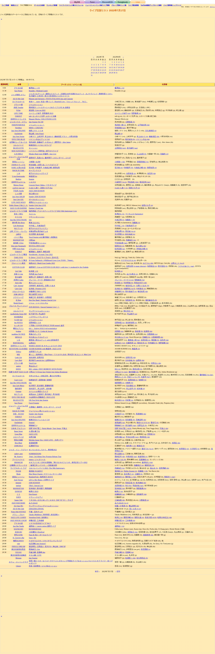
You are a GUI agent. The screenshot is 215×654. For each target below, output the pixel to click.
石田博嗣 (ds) (164, 468)
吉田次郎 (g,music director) (136, 266)
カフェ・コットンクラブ (18, 562)
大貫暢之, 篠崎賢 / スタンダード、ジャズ (45, 407)
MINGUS (18, 337)
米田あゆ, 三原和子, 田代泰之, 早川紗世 (44, 394)
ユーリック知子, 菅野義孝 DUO (41, 113)
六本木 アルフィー (18, 428)
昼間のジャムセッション (38, 202)
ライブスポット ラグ (18, 468)
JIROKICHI (18, 462)
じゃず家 (18, 194)
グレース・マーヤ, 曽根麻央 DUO (42, 280)
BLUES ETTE (18, 148)
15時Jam (32, 240)
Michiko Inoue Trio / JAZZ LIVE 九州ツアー (46, 440)
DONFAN (18, 491)
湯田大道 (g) (139, 517)
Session (31, 179)
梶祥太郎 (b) (137, 369)
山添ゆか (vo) (120, 343)
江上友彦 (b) (141, 154)
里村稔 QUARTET (36, 471)
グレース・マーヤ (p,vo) (124, 280)
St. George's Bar (18, 538)
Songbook (123, 2)
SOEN (18, 497)
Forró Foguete (34, 403)
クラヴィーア (18, 297)
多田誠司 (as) (120, 423)
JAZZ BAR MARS (18, 503)
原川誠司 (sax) (132, 148)
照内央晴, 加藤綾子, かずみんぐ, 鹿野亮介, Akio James (50, 142)
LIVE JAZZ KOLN (18, 202)
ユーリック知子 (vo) (122, 113)
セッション (33, 148)
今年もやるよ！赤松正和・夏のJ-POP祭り (45, 376)
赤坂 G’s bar (18, 274)
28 (101, 73)
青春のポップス (35, 334)
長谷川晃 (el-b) (150, 517)
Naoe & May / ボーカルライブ (40, 535)
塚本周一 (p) (131, 446)
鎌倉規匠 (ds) (154, 136)
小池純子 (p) (119, 414)
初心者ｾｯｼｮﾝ (33, 194)
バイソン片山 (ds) (143, 139)
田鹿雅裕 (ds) (141, 414)
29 (103, 73)
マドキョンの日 (35, 417)
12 (96, 67)
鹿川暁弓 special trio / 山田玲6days (42, 360)
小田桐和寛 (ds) (157, 337)
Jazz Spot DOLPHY (18, 131)
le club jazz (18, 320)
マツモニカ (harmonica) (134, 214)
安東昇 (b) (142, 380)
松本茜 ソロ (33, 271)
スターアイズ (18, 437)
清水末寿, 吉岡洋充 (36, 357)
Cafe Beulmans (18, 226)
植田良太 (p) (119, 246)
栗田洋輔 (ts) (128, 517)
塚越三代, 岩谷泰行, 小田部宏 (40, 297)
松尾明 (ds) (148, 331)
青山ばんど (33, 366)
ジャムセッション (36, 105)
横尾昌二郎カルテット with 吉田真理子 (44, 340)
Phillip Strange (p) (130, 471)
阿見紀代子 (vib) (140, 283)
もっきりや (18, 325)
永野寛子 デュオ (35, 352)
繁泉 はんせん (34, 223)
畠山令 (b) (154, 468)
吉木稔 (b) (119, 289)
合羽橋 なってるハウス (18, 142)
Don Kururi (33, 494)
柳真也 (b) (141, 446)
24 (92, 73)
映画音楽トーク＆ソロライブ (40, 145)
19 (96, 70)
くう (18, 494)
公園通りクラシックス (18, 465)
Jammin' (18, 483)
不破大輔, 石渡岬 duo (37, 552)
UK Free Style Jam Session (38, 400)
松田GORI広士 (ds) (164, 517)
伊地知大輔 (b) (142, 249)
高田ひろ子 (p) (134, 188)
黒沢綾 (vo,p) (130, 231)
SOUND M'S (18, 529)
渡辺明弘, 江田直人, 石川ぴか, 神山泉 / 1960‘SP (47, 546)
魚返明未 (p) (142, 457)
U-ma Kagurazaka (18, 176)
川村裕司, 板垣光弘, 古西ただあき (42, 286)
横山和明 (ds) (134, 506)
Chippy (18, 566)
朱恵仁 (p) (119, 517)
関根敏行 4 (33, 425)
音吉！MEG (18, 214)
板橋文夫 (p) (119, 420)
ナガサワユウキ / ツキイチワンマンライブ (45, 541)
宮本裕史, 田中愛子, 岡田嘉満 (40, 488)
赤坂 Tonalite (18, 107)
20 (98, 70)
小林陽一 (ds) (120, 162)
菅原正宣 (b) (130, 483)
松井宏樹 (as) (120, 249)
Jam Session (33, 558)
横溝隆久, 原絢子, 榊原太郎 (39, 252)
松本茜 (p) (119, 271)
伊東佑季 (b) (119, 231)
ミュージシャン (97, 5)
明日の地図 (18, 440)
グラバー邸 (18, 105)
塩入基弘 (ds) (141, 246)
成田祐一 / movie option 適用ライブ (42, 526)
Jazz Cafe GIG (18, 199)
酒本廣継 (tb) (134, 372)
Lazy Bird (18, 360)
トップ (172, 5)
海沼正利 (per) (144, 182)
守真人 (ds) (164, 428)
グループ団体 (118, 5)
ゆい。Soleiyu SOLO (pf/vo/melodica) (43, 328)
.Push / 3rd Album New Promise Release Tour (45, 457)
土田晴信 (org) (120, 148)
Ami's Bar (18, 283)
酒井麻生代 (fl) (151, 300)
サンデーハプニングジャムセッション (43, 506)
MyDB (77, 2)
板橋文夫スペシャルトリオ (39, 420)
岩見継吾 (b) (130, 420)
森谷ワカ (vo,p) (147, 449)
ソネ (18, 173)
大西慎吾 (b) (130, 122)
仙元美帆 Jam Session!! (37, 544)
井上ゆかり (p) (142, 136)
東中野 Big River (18, 223)
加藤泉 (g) (136, 223)
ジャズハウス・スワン (18, 122)
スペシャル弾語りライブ (38, 391)
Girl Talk (18, 271)
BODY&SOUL (18, 343)
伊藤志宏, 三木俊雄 (36, 520)
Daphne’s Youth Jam (36, 208)
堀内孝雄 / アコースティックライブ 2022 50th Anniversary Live (53, 211)
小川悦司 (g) (194, 449)
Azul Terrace (18, 480)
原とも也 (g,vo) (135, 509)
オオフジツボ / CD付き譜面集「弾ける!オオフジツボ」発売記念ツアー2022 (58, 462)
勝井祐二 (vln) (130, 477)
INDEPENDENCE (18, 125)
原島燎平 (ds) (141, 494)
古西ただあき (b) (142, 286)
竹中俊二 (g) (119, 226)
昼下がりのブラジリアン (38, 228)
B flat (18, 110)
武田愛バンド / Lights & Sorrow (41, 331)
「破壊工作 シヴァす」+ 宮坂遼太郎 (43, 465)
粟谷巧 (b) (155, 423)
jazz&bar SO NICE (18, 334)
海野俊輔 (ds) (163, 343)
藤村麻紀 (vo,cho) (206, 375)
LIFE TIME (18, 113)
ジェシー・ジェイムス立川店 (18, 158)
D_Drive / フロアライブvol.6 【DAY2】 (44, 257)
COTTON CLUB (18, 267)
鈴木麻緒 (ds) (141, 483)
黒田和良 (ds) (145, 437)
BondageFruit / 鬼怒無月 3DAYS (41, 477)
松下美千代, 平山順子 (37, 314)
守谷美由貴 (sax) (121, 243)
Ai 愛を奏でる (34, 431)
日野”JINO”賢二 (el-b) (123, 428)
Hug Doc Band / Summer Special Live (42, 300)
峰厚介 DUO (33, 491)
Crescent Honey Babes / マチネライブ (42, 185)
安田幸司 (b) (130, 300)
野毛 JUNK (18, 535)
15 (103, 67)
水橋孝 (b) (129, 383)
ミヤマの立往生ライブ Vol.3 (40, 523)
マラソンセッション (37, 217)
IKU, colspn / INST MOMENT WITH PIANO (45, 369)
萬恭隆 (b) (155, 340)
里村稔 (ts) (119, 471)
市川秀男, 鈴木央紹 (36, 234)
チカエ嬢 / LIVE (35, 555)
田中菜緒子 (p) (131, 291)
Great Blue (18, 434)
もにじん (32, 214)
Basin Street (18, 431)
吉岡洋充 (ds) (131, 357)
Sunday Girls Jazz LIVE (37, 205)
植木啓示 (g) (119, 400)
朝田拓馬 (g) (152, 168)
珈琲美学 (18, 389)
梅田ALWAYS (18, 541)
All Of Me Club (18, 99)
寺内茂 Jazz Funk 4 (36, 274)
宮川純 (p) (119, 168)
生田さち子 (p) (147, 205)
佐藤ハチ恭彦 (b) (121, 506)
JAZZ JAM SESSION (37, 191)
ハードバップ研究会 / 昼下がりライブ (43, 151)
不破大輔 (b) (119, 552)
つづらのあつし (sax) (186, 266)
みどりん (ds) (148, 263)
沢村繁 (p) (129, 400)
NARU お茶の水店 (18, 168)
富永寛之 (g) (129, 474)
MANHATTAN (18, 240)
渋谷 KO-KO (18, 414)
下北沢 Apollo (18, 191)
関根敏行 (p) (119, 425)
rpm (18, 544)
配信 (133, 5)
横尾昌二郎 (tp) (134, 340)
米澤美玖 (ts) (184, 449)
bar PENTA (18, 323)
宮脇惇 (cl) (164, 154)
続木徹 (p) (141, 389)
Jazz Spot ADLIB (18, 197)
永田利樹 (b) (119, 486)
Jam (30, 220)
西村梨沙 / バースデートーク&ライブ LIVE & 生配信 (49, 107)
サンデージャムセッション (39, 311)
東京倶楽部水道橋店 (18, 555)
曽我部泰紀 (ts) (143, 162)
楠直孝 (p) (136, 349)
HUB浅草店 (18, 317)
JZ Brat (18, 300)
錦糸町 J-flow (18, 243)
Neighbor (18, 128)
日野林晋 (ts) (120, 323)
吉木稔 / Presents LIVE (37, 289)
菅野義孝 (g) (136, 113)
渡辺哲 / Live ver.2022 (37, 110)
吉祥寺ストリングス (18, 119)
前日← (97, 571)
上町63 (18, 234)
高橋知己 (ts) (131, 240)
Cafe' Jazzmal (18, 286)
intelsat (18, 486)
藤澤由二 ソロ (34, 88)
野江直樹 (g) (119, 454)
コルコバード (18, 145)
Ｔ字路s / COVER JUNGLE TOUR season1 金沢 (46, 325)
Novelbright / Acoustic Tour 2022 (41, 254)
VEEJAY (18, 552)
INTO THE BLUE (18, 139)
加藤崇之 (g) (139, 465)
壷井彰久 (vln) (147, 462)
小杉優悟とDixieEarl (36, 532)
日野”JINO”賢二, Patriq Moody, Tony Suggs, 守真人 (48, 428)
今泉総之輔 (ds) (140, 168)
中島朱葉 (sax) (131, 457)
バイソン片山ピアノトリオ (39, 139)
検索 (5, 5)
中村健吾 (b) (152, 343)
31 (92, 75)
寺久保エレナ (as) (121, 337)
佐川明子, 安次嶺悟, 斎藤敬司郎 (41, 386)
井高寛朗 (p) (145, 549)
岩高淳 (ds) (151, 173)
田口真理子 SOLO (36, 294)
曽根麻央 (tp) (139, 280)
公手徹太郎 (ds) (144, 125)
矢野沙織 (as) (120, 437)
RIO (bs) (128, 486)
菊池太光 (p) (142, 343)
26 (96, 73)
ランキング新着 (51, 5)
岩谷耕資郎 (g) (131, 323)
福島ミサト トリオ (36, 131)
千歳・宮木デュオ (36, 512)
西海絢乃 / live (34, 549)
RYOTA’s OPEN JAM (36, 246)
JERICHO (18, 532)
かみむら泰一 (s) (121, 188)
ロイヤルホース (18, 102)
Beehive (18, 179)
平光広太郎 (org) (132, 437)
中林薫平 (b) (128, 168)
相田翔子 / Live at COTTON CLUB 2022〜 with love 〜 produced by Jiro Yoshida (58, 267)
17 (92, 70)
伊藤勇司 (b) (119, 291)
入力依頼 (39, 5)
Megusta (18, 558)
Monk (18, 474)
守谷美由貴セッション (37, 243)
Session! (32, 423)
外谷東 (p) (119, 283)
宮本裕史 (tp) (120, 488)
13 (98, 67)
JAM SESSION (34, 483)
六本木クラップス (18, 165)
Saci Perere (18, 91)
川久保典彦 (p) (150, 131)
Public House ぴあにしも (18, 205)
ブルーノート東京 (18, 263)
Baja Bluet (18, 443)
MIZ (18, 354)
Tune (92, 2)
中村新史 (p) (141, 289)
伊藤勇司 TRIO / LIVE (37, 291)
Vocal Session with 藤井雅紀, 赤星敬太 (43, 237)
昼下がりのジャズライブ (38, 173)
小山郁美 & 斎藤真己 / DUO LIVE (42, 397)
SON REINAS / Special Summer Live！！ (44, 307)
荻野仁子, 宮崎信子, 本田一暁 (40, 277)
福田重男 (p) (119, 383)
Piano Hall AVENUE (18, 512)
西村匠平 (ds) (120, 457)
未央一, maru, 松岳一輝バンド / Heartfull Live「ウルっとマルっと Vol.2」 (58, 102)
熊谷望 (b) (139, 331)
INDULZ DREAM (18, 546)
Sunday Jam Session (36, 414)
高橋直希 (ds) (141, 420)
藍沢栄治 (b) (130, 139)
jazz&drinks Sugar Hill (18, 314)
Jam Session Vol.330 (36, 122)
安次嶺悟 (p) (131, 386)
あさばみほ (33, 503)
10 (92, 67)
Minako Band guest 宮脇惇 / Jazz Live (42, 154)
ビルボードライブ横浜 (18, 254)
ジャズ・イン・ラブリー (18, 450)
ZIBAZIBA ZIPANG (36, 509)
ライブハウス (71, 5)
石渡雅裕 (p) (144, 460)
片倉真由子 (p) (131, 226)
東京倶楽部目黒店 (18, 549)
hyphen (18, 331)
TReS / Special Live (36, 486)
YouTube (151, 5)
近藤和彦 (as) (131, 343)
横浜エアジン (18, 328)
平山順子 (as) (132, 314)
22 (103, 70)
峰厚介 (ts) (119, 491)
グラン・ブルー (18, 515)
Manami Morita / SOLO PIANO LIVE (42, 119)
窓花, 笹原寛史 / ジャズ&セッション (43, 566)
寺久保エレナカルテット (38, 337)
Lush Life (18, 357)
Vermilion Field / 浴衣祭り (38, 517)
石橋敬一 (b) (143, 471)
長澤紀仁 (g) (119, 214)
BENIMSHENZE (35, 529)
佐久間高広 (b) (142, 558)
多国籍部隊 (33, 443)
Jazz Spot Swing (18, 136)
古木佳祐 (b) (130, 360)
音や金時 (18, 277)
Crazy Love (18, 380)
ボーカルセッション (37, 199)
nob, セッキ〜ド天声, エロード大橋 (42, 116)
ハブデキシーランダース (38, 317)
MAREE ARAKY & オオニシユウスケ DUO (45, 346)
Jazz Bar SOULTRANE (18, 220)
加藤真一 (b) (130, 220)
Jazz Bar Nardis (18, 526)
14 (101, 67)
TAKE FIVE (18, 257)
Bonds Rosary (18, 303)
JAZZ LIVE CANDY (18, 517)
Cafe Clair (18, 289)
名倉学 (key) (146, 377)
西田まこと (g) (120, 377)
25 (94, 73)
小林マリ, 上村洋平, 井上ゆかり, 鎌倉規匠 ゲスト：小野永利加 (53, 136)
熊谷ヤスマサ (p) (143, 423)
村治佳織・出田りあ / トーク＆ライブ (43, 165)
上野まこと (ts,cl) (177, 263)
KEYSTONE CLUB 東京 (18, 349)
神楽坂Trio (33, 176)
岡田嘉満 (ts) (141, 488)
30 (105, 73)
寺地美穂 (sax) (120, 128)
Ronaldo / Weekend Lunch (38, 91)
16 (105, 67)
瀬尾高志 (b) (149, 465)
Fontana (18, 391)
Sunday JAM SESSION (37, 197)
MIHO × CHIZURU (36, 128)
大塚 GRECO (18, 294)
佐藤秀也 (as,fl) (129, 289)
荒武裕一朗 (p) (120, 125)
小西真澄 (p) (144, 500)
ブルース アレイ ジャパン (18, 307)
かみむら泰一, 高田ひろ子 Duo (41, 188)
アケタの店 (18, 88)
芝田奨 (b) (151, 434)
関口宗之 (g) (128, 311)
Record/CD (107, 2)
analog (18, 366)
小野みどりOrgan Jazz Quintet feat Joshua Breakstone (48, 372)
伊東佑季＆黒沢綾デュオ (38, 231)
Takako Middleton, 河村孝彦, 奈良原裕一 (44, 515)
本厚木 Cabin (18, 280)
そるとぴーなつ (18, 291)
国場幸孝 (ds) (148, 535)
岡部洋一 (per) (169, 477)
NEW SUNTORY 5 (18, 151)
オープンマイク (35, 170)
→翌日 (117, 571)
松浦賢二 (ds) (130, 558)
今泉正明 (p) (119, 220)
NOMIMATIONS (35, 454)
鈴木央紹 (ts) (130, 234)
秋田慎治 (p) (152, 266)
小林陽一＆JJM (34, 162)
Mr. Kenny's (18, 457)
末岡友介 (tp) (132, 532)
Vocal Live (32, 363)
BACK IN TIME (18, 170)
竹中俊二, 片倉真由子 (37, 226)
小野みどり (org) (121, 372)
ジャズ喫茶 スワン (18, 95)
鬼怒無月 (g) (119, 477)
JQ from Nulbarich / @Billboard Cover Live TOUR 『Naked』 (51, 260)
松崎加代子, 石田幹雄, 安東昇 (40, 380)
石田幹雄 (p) (132, 380)
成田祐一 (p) (119, 526)
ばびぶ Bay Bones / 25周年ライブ (41, 480)
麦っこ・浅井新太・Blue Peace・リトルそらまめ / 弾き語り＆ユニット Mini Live (60, 354)
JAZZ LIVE (33, 434)
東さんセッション (36, 283)
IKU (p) (117, 369)
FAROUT (18, 116)
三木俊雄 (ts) (130, 520)
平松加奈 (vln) (133, 182)
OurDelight (18, 134)
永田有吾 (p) (131, 173)
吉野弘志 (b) (142, 425)
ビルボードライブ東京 (18, 260)
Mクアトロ (18, 228)
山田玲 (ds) (140, 360)
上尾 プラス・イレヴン (18, 231)
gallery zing (18, 454)
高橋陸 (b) (146, 337)
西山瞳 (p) (119, 134)
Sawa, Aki (32, 538)
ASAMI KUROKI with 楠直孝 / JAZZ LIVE (45, 349)
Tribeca (18, 352)
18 (94, 70)
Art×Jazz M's (18, 506)
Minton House (18, 185)
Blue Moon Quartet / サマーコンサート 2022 (45, 474)
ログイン (212, 6)
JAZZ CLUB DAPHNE (18, 208)
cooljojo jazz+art (18, 188)
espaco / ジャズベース (37, 460)
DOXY (18, 369)
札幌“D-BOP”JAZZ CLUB (18, 372)
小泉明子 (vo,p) (121, 182)
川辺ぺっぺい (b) (133, 377)
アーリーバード (18, 460)
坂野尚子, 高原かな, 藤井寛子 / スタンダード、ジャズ (50, 158)
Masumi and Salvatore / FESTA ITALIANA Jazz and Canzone (51, 99)
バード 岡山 (18, 237)
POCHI (18, 471)
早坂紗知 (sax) (138, 486)
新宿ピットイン (18, 162)
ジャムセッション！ (37, 125)
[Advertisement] (75, 38)
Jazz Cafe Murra (18, 386)
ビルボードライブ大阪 (18, 211)
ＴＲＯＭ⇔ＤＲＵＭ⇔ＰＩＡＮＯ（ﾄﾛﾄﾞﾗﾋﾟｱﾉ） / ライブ (51, 500)
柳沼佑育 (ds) (143, 291)
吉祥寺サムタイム (18, 182)
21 (101, 70)
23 (105, 70)
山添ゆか (32, 343)
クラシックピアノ (36, 497)
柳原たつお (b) (120, 460)
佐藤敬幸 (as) (120, 494)
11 (94, 67)
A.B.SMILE (18, 154)
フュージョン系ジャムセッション (42, 411)
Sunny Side (18, 500)
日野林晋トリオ (35, 323)
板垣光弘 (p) (130, 286)
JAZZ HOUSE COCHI (18, 520)
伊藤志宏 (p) (119, 520)
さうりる (18, 217)
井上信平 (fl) (131, 389)
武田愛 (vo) (119, 331)
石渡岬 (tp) (129, 552)
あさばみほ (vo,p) (121, 503)
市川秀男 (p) (119, 234)
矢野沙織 (32, 437)
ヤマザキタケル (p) (128, 260)
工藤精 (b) (138, 474)
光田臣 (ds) (176, 443)
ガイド (14, 5)
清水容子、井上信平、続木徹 (40, 389)
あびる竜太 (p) (132, 274)
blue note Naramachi (18, 246)
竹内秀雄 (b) (128, 283)
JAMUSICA (18, 446)
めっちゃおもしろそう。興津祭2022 (43, 450)
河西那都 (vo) (152, 334)
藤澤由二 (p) (119, 88)
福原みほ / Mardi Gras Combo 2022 (42, 263)
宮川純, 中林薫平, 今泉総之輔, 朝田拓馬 (44, 168)
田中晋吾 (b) (162, 266)
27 (98, 73)
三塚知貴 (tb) (120, 500)
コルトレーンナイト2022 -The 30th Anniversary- (47, 468)
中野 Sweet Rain (18, 249)
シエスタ (32, 182)
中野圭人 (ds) (156, 363)
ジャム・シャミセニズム (38, 303)
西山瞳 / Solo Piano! (36, 134)
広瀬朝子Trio (34, 446)
